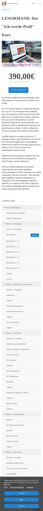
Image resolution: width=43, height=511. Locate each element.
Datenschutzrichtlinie (17, 487)
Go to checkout (18, 90)
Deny (21, 500)
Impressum (30, 487)
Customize (21, 493)
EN (33, 3)
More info (7, 484)
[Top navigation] (40, 3)
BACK (6, 10)
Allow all (21, 506)
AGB (5, 487)
